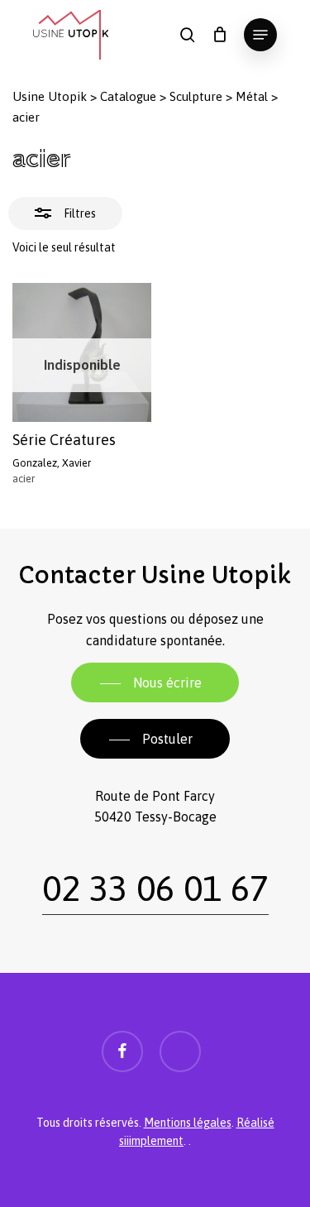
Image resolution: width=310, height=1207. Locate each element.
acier (23, 478)
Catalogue (128, 96)
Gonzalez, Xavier (51, 463)
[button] (260, 34)
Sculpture (195, 96)
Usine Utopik (49, 96)
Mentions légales (187, 1122)
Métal (252, 96)
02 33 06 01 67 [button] (155, 887)
